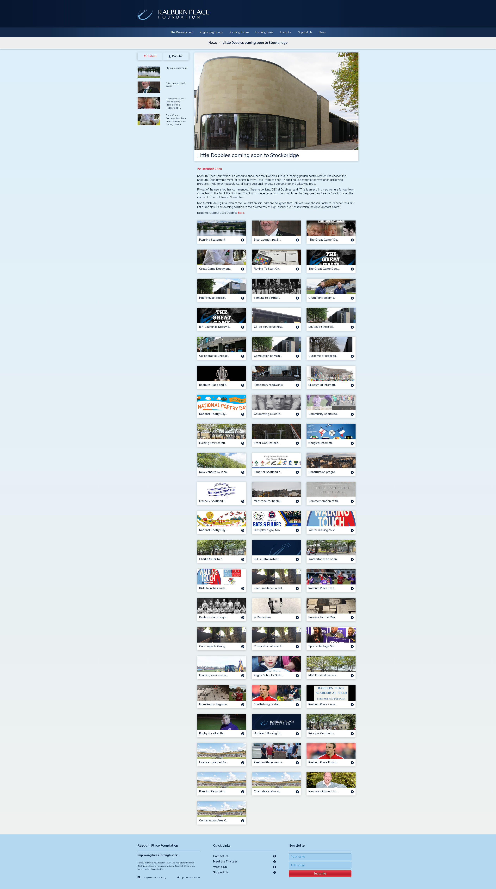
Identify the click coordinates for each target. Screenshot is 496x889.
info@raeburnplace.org (154, 877)
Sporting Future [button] (239, 32)
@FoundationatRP (190, 877)
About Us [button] (285, 32)
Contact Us (220, 856)
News (322, 32)
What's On (220, 866)
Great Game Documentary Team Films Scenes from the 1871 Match (176, 120)
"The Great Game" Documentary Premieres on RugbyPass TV (175, 103)
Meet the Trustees (225, 861)
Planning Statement (176, 68)
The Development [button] (181, 32)
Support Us (305, 32)
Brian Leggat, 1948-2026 (176, 85)
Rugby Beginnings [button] (211, 32)
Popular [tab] (177, 56)
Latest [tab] (152, 56)
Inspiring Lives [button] (264, 32)
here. (241, 212)
